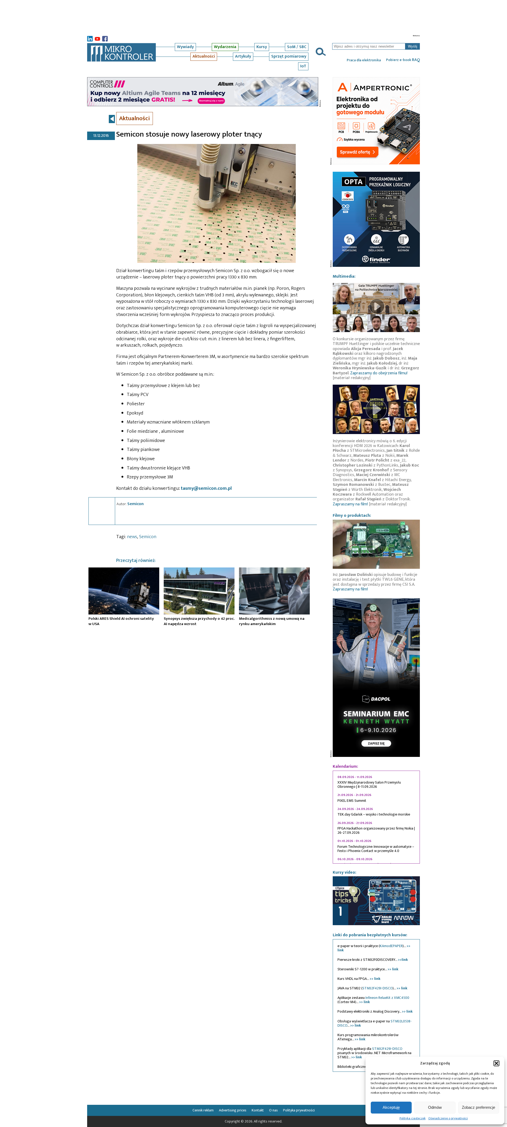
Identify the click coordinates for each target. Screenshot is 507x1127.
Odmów (435, 1107)
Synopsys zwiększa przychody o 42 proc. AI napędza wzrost (199, 621)
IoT (303, 66)
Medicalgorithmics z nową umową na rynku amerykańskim (271, 621)
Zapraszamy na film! (350, 504)
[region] (376, 817)
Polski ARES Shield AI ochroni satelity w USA (121, 621)
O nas (273, 1110)
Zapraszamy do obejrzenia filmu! (378, 373)
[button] (496, 1063)
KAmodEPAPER (391, 946)
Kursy (261, 46)
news (132, 537)
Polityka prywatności (299, 1110)
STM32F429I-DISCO (377, 988)
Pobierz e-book (403, 60)
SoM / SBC (296, 46)
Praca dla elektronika (364, 60)
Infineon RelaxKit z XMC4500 (387, 998)
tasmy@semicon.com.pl (206, 488)
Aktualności (204, 56)
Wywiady (185, 46)
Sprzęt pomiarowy (288, 56)
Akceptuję (391, 1107)
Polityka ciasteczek (413, 1118)
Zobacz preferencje (478, 1107)
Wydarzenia (225, 46)
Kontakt (258, 1110)
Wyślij (412, 46)
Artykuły (243, 56)
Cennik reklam (203, 1110)
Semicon (135, 503)
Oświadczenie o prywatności (448, 1118)
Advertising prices (232, 1110)
